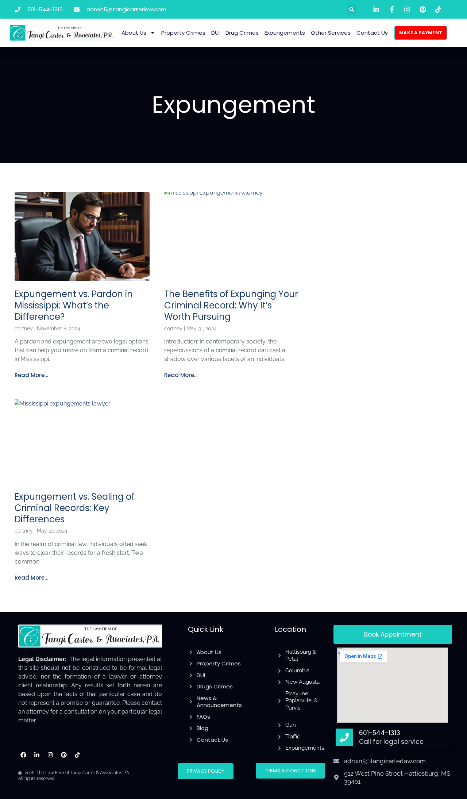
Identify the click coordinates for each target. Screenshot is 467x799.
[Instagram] (50, 755)
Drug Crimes (242, 33)
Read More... (31, 375)
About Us (133, 33)
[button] (351, 9)
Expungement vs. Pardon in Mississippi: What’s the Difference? (74, 305)
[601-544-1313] (344, 737)
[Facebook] (23, 755)
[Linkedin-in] (37, 755)
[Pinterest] (63, 755)
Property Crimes (183, 33)
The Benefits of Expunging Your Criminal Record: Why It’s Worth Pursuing (231, 305)
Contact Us (372, 33)
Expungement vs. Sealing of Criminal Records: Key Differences (75, 508)
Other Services (331, 33)
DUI (215, 33)
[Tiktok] (77, 755)
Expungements (285, 33)
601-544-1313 (379, 733)
